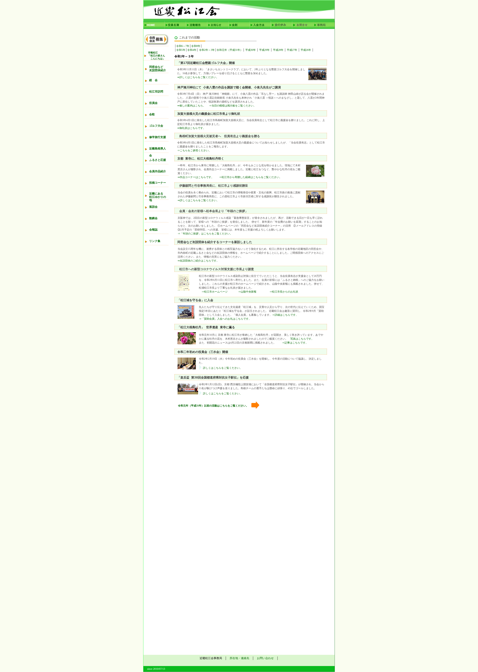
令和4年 (191, 50)
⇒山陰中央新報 (247, 291)
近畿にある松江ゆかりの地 (157, 197)
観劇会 (153, 218)
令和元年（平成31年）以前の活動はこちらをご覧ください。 (213, 405)
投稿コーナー (157, 182)
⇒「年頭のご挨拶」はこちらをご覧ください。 (205, 233)
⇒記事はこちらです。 (293, 342)
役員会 (153, 102)
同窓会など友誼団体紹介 (157, 68)
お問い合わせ (265, 658)
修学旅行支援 (157, 137)
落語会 (153, 206)
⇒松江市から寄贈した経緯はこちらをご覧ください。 (250, 177)
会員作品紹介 (157, 171)
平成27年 (292, 50)
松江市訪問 (156, 91)
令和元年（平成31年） (230, 50)
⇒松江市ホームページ (213, 291)
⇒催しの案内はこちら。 (191, 105)
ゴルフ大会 (156, 125)
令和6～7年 (182, 46)
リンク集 (154, 241)
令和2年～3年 (206, 50)
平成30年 (250, 50)
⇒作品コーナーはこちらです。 (196, 177)
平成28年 (278, 50)
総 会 (153, 80)
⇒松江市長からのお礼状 (283, 291)
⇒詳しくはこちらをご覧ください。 (198, 77)
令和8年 (195, 46)
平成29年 (264, 50)
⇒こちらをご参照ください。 (194, 150)
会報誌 (153, 229)
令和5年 (180, 50)
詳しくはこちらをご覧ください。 (222, 368)
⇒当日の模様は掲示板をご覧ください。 (232, 105)
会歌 (152, 114)
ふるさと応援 (157, 159)
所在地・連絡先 (239, 658)
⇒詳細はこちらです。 (285, 314)
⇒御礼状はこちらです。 (191, 128)
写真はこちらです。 (301, 338)
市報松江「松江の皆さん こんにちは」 (156, 55)
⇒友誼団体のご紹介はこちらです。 (198, 260)
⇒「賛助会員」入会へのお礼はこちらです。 (225, 318)
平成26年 (306, 50)
